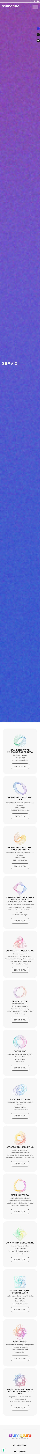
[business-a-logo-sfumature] (20, 1434)
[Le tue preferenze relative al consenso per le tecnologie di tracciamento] (4, 1450)
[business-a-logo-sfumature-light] (10, 5)
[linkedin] (38, 1)
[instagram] (34, 1)
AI (38, 29)
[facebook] (31, 1)
